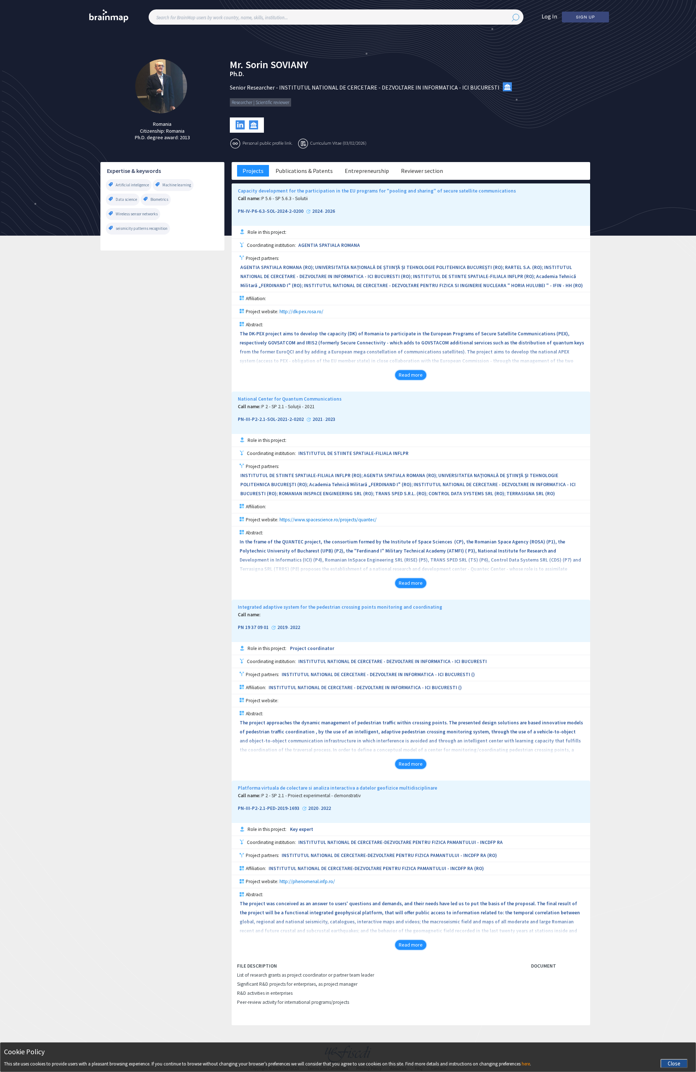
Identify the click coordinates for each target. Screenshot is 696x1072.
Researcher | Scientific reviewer (260, 102)
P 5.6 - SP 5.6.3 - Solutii (284, 199)
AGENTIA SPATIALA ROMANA (329, 245)
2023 (330, 419)
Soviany (289, 64)
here (526, 1064)
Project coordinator (312, 648)
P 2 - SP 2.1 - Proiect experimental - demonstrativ (311, 796)
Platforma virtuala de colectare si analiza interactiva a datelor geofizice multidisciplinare (337, 788)
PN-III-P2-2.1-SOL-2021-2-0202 (271, 419)
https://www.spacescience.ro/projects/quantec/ (328, 520)
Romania (162, 124)
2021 (317, 419)
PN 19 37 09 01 (253, 627)
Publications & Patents (304, 170)
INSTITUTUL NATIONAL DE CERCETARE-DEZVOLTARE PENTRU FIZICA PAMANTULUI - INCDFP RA (400, 842)
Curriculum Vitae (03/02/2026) (338, 143)
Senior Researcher (252, 87)
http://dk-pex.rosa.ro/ (301, 312)
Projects (253, 170)
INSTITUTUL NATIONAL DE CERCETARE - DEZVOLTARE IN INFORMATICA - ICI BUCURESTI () (378, 674)
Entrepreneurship (367, 170)
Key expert (301, 829)
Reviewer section (422, 170)
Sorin (256, 64)
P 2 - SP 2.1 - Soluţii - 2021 (288, 407)
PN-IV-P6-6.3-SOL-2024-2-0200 (270, 211)
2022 (295, 627)
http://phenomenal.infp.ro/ (307, 881)
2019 (282, 627)
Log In (549, 16)
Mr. (236, 64)
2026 (330, 211)
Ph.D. (237, 74)
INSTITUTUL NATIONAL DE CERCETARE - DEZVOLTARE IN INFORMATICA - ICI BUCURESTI (389, 87)
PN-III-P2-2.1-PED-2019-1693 (268, 808)
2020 (313, 808)
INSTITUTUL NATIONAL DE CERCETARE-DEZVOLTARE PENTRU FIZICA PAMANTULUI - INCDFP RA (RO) (389, 855)
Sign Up (585, 17)
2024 (317, 211)
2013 (185, 137)
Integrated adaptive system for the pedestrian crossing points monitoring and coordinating (340, 607)
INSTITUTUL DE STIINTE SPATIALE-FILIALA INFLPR (353, 453)
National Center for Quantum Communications (289, 399)
